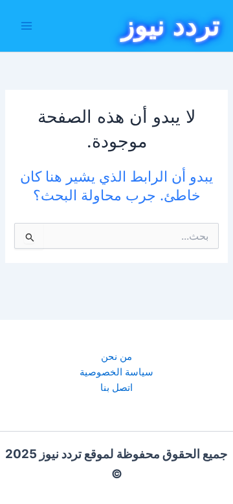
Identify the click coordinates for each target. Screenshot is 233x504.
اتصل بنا (116, 388)
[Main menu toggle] (26, 25)
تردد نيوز (171, 25)
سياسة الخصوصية (116, 372)
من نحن (116, 356)
